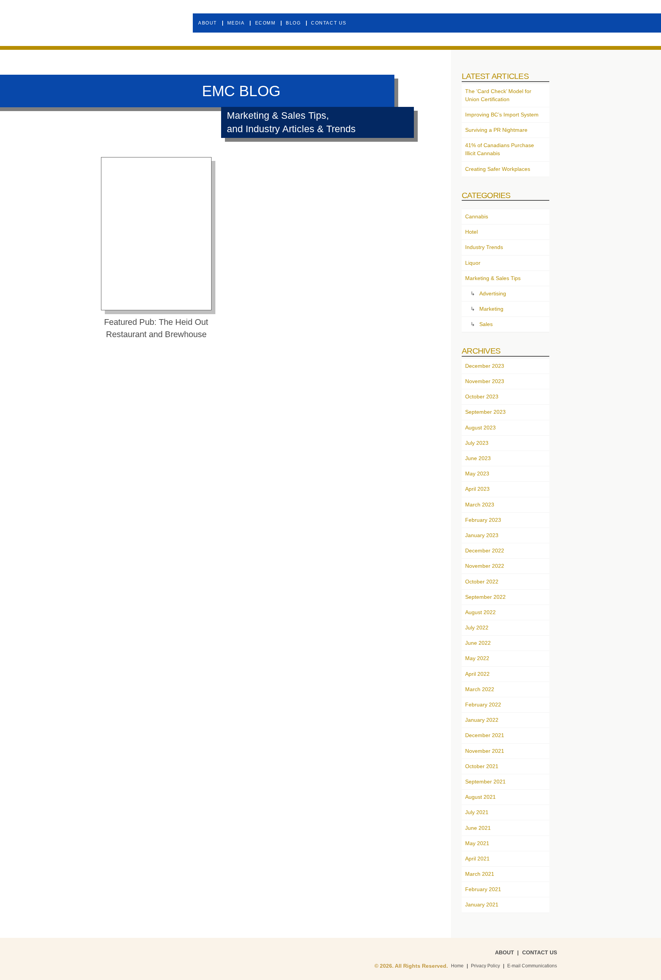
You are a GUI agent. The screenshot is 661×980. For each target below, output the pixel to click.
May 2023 (477, 473)
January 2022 (481, 720)
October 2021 (481, 766)
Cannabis (476, 216)
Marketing (491, 309)
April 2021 (477, 858)
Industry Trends (484, 247)
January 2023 (481, 535)
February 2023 (483, 520)
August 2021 (480, 797)
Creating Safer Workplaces (497, 169)
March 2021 (479, 874)
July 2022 (476, 627)
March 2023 (479, 504)
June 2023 (478, 458)
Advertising (492, 293)
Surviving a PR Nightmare (496, 130)
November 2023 (484, 381)
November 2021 (484, 751)
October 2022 (481, 581)
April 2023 (477, 489)
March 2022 (479, 689)
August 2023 (480, 427)
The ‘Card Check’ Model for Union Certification (498, 95)
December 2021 (484, 735)
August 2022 (480, 612)
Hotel (471, 232)
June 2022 (478, 643)
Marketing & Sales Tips (493, 278)
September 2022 (485, 597)
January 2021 (481, 904)
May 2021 (477, 843)
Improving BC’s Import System (502, 114)
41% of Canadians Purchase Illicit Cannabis (499, 149)
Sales (486, 324)
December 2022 (484, 550)
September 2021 (485, 781)
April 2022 (477, 674)
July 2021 (476, 812)
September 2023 (485, 412)
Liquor (472, 263)
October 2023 (481, 396)
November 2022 (484, 566)
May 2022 (477, 658)
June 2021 (478, 828)
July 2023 (476, 443)
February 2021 (483, 889)
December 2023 (484, 366)
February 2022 (483, 704)
